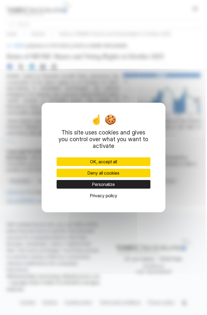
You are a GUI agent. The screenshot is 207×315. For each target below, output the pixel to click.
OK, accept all (103, 161)
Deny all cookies (103, 173)
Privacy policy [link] (103, 195)
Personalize (103, 184)
